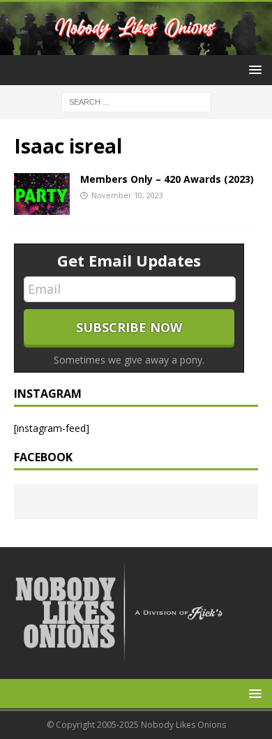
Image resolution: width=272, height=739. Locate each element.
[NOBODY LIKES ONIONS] (136, 47)
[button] (253, 69)
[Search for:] (136, 101)
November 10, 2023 (127, 195)
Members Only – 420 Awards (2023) (167, 179)
